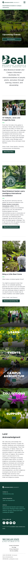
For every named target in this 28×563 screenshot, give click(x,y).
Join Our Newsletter (9, 500)
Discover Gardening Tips (11, 300)
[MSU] (14, 488)
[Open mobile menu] (24, 2)
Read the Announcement (11, 227)
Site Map (14, 547)
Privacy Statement (14, 549)
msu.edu (15, 555)
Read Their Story (9, 151)
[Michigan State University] (10, 2)
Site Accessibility (14, 550)
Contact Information (14, 545)
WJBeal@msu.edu (8, 494)
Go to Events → (11, 39)
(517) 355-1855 (8, 555)
